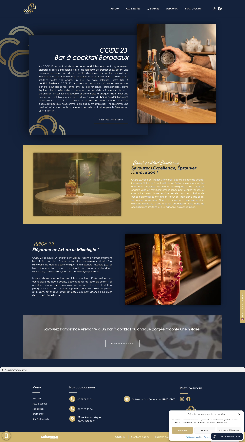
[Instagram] (214, 9)
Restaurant (172, 8)
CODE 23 (120, 436)
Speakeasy (153, 8)
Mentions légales (140, 436)
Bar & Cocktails (193, 8)
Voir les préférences (228, 430)
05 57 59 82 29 (85, 399)
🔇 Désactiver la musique (242, 306)
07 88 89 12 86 (85, 409)
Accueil (114, 8)
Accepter (182, 430)
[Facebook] (220, 9)
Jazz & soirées (132, 8)
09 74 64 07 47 (46, 110)
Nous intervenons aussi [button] (16, 370)
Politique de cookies (194, 437)
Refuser (205, 430)
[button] (239, 414)
